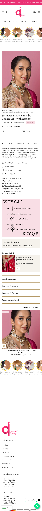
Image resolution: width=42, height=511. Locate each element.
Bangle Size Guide (8, 467)
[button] (7, 12)
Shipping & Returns (10, 293)
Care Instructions (9, 279)
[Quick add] (4, 346)
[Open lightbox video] (5, 32)
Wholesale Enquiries (8, 456)
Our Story (5, 449)
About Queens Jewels (10, 300)
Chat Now (28, 245)
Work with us (6, 464)
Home (3, 110)
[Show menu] (2, 12)
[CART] (39, 12)
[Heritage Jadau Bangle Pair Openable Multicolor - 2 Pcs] (8, 263)
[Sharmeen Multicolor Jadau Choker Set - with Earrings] (21, 329)
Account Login (7, 460)
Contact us (5, 452)
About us (5, 445)
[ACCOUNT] (34, 12)
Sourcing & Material (10, 286)
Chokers (10, 110)
